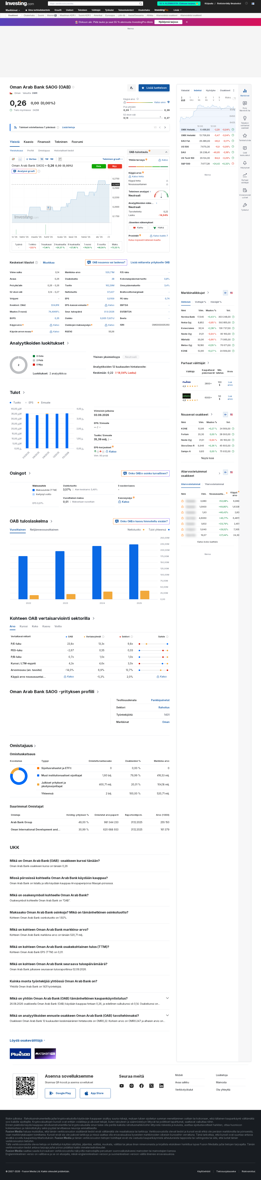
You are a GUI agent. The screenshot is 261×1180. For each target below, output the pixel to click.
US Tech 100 (187, 158)
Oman (166, 721)
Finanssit (44, 142)
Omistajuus (44, 150)
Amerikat (98, 15)
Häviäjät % (216, 301)
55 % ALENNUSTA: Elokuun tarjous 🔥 (178, 3)
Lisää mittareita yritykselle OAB (150, 262)
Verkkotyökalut (184, 1089)
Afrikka (150, 15)
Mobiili (179, 1075)
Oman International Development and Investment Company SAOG (52, 829)
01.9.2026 (109, 311)
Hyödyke (211, 90)
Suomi (41, 15)
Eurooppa (110, 15)
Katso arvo (160, 102)
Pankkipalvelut (160, 700)
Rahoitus (164, 707)
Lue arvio (230, 383)
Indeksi (198, 90)
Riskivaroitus (248, 1171)
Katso (70, 676)
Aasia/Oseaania (136, 15)
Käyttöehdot (203, 1171)
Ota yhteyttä (223, 1089)
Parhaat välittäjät (193, 363)
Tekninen (61, 142)
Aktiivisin (186, 301)
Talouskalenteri (126, 10)
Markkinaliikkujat (193, 292)
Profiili (30, 150)
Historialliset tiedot (64, 150)
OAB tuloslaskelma (29, 521)
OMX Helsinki (188, 135)
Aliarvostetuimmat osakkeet (194, 473)
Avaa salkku (182, 1082)
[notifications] (246, 3)
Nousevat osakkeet (194, 414)
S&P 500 (185, 163)
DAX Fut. (185, 140)
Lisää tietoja (68, 127)
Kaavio (28, 142)
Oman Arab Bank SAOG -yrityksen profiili (52, 691)
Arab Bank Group (21, 822)
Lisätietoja (222, 1075)
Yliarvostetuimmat (214, 484)
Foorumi (77, 142)
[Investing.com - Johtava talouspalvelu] (20, 3)
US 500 (185, 146)
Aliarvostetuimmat (190, 484)
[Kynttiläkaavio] (13, 159)
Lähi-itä (121, 15)
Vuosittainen (18, 529)
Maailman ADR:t (67, 15)
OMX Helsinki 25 (190, 129)
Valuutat (185, 90)
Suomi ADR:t (84, 15)
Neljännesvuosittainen (44, 529)
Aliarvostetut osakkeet (166, 15)
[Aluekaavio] (20, 159)
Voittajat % (200, 301)
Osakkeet (13, 15)
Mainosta (221, 1082)
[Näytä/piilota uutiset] (60, 159)
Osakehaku (144, 10)
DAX (183, 152)
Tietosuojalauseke (226, 1171)
